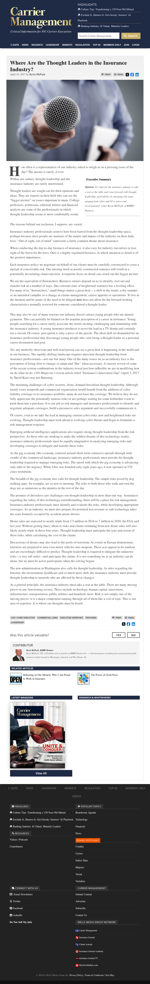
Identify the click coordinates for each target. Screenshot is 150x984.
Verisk (79, 874)
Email (120, 74)
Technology (82, 819)
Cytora (79, 853)
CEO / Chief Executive (23, 618)
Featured (91, 618)
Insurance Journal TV (88, 958)
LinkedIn (17, 915)
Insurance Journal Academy (91, 951)
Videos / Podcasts (19, 839)
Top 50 (96, 44)
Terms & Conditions (94, 975)
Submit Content (84, 894)
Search (132, 36)
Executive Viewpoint (71, 618)
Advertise (80, 901)
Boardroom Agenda (86, 812)
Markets (67, 44)
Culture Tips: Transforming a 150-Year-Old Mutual (107, 9)
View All (41, 773)
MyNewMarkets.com (88, 965)
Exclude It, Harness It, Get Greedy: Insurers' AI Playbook (43, 819)
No (133, 635)
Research (37, 44)
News (25, 44)
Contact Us (81, 915)
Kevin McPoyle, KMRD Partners (39, 650)
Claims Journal (85, 944)
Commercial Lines (47, 618)
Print (107, 74)
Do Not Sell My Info (21, 922)
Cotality (80, 846)
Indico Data (82, 860)
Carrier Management (88, 930)
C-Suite (15, 44)
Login (135, 44)
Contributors (16, 846)
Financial (80, 826)
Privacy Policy (76, 975)
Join (126, 44)
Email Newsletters (23, 894)
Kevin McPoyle (37, 74)
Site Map (109, 975)
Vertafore (80, 881)
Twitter (16, 901)
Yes (118, 635)
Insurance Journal (87, 937)
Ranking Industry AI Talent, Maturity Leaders (105, 26)
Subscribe (81, 908)
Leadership (52, 44)
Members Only (112, 44)
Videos (76, 796)
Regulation (82, 44)
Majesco (80, 867)
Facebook (17, 908)
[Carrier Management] (40, 17)
